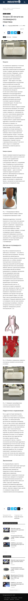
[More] (22, 32)
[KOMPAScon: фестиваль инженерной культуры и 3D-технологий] (6, 544)
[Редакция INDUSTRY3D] (4, 25)
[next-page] (6, 552)
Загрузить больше (14, 590)
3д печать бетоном (7, 516)
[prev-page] (4, 552)
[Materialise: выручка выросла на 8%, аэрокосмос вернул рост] (6, 530)
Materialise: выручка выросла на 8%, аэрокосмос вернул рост (17, 530)
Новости (8, 8)
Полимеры (14, 37)
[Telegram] (15, 32)
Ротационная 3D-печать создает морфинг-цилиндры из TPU (17, 537)
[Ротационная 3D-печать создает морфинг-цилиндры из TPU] (6, 537)
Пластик (8, 13)
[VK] (8, 32)
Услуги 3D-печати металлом (18, 517)
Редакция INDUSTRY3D (13, 25)
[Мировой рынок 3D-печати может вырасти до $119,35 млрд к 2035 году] (6, 577)
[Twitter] (12, 32)
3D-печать (9, 37)
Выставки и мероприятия (6, 546)
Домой (4, 8)
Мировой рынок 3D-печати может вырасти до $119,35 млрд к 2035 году (17, 577)
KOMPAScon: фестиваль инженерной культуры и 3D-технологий (17, 544)
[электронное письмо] (18, 32)
